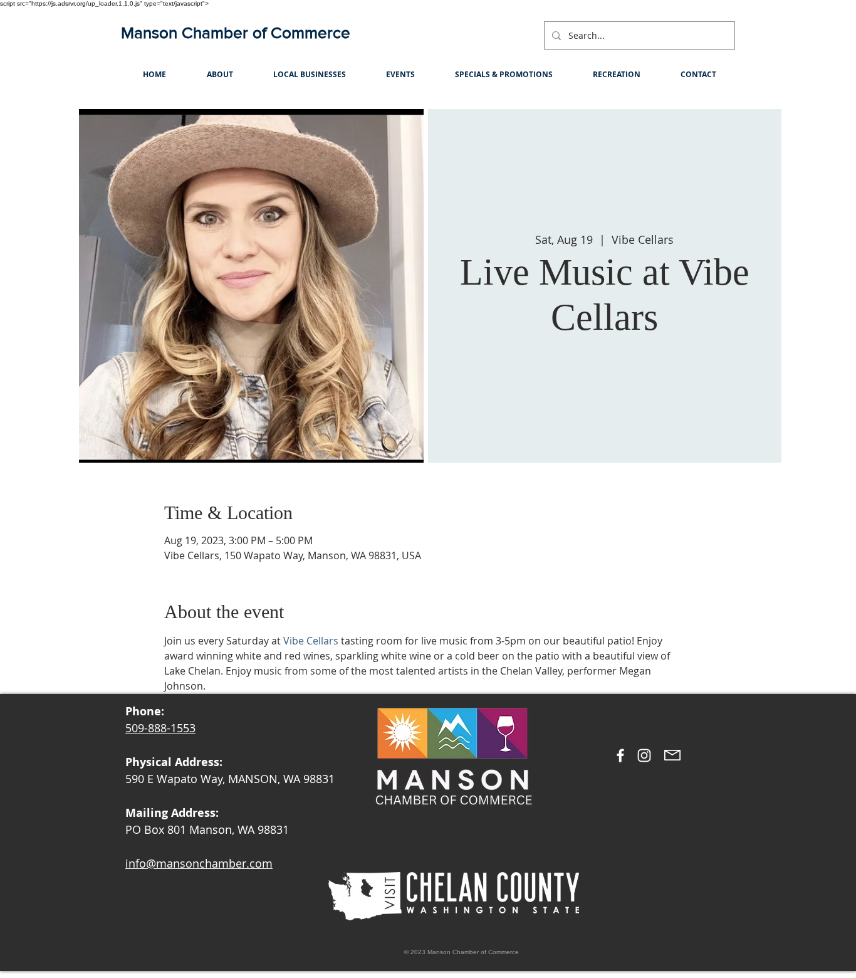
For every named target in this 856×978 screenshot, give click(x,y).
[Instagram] (644, 755)
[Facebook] (620, 755)
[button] (219, 74)
